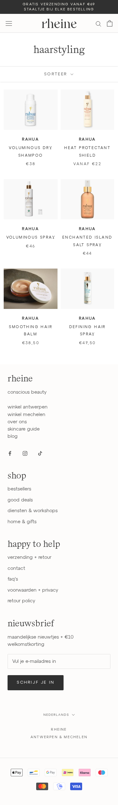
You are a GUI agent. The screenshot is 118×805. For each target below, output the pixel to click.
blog (13, 436)
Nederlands (56, 714)
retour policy (21, 601)
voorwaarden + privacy (33, 590)
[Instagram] (25, 453)
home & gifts (22, 521)
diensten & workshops (33, 510)
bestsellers (19, 489)
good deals (20, 500)
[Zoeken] (98, 23)
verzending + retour (29, 557)
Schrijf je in (35, 682)
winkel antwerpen (28, 407)
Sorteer (57, 74)
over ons (17, 422)
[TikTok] (40, 453)
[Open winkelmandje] (109, 23)
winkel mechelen (26, 414)
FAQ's (13, 579)
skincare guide (24, 429)
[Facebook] (10, 453)
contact (16, 568)
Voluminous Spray (30, 238)
